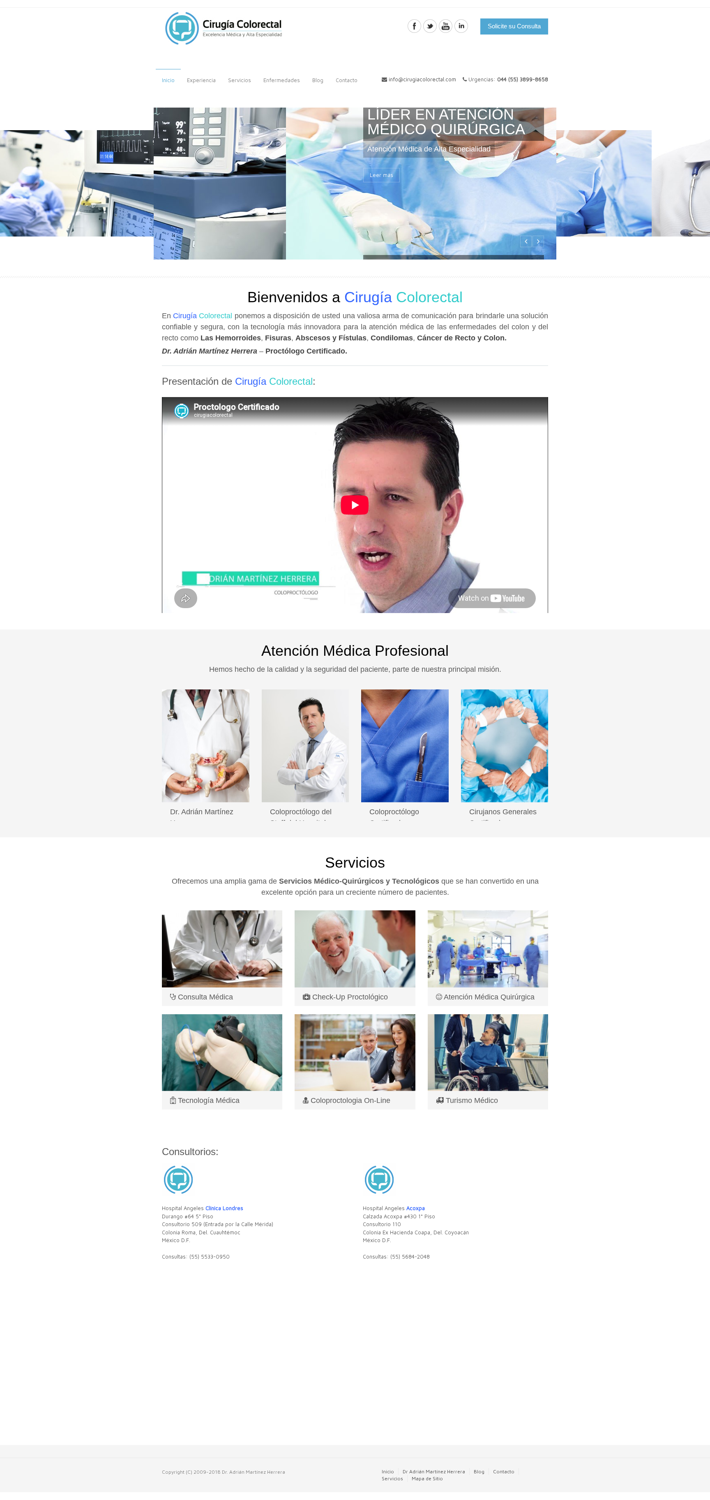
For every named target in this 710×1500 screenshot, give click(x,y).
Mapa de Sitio (427, 1478)
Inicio (168, 80)
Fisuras (278, 338)
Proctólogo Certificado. (306, 351)
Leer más (381, 216)
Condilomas (392, 338)
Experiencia (198, 77)
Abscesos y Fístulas (331, 338)
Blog (317, 80)
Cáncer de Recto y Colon (461, 338)
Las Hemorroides (231, 338)
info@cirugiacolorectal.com (422, 79)
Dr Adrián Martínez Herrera (434, 1471)
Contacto (343, 77)
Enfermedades (278, 77)
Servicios (236, 77)
